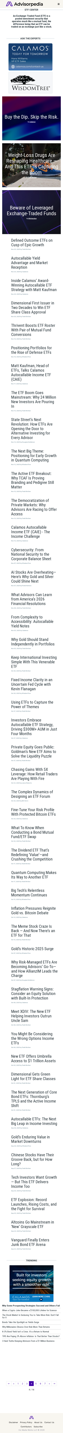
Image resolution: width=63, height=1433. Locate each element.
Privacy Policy (26, 1422)
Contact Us (49, 1422)
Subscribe (38, 1427)
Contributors (26, 1427)
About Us (38, 1422)
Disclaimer (13, 1422)
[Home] (24, 3)
